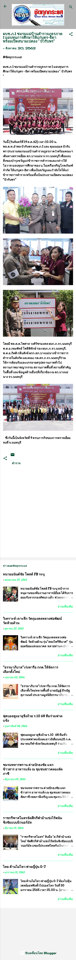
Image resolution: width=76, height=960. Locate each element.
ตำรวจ (16, 463)
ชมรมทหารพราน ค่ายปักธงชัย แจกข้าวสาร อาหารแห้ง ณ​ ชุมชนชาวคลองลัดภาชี (33, 769)
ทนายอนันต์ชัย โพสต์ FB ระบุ (24, 574)
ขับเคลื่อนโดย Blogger (40, 953)
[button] (71, 34)
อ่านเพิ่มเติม (65, 606)
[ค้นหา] (71, 7)
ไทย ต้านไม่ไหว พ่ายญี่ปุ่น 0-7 (24, 867)
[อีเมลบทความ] (12, 456)
